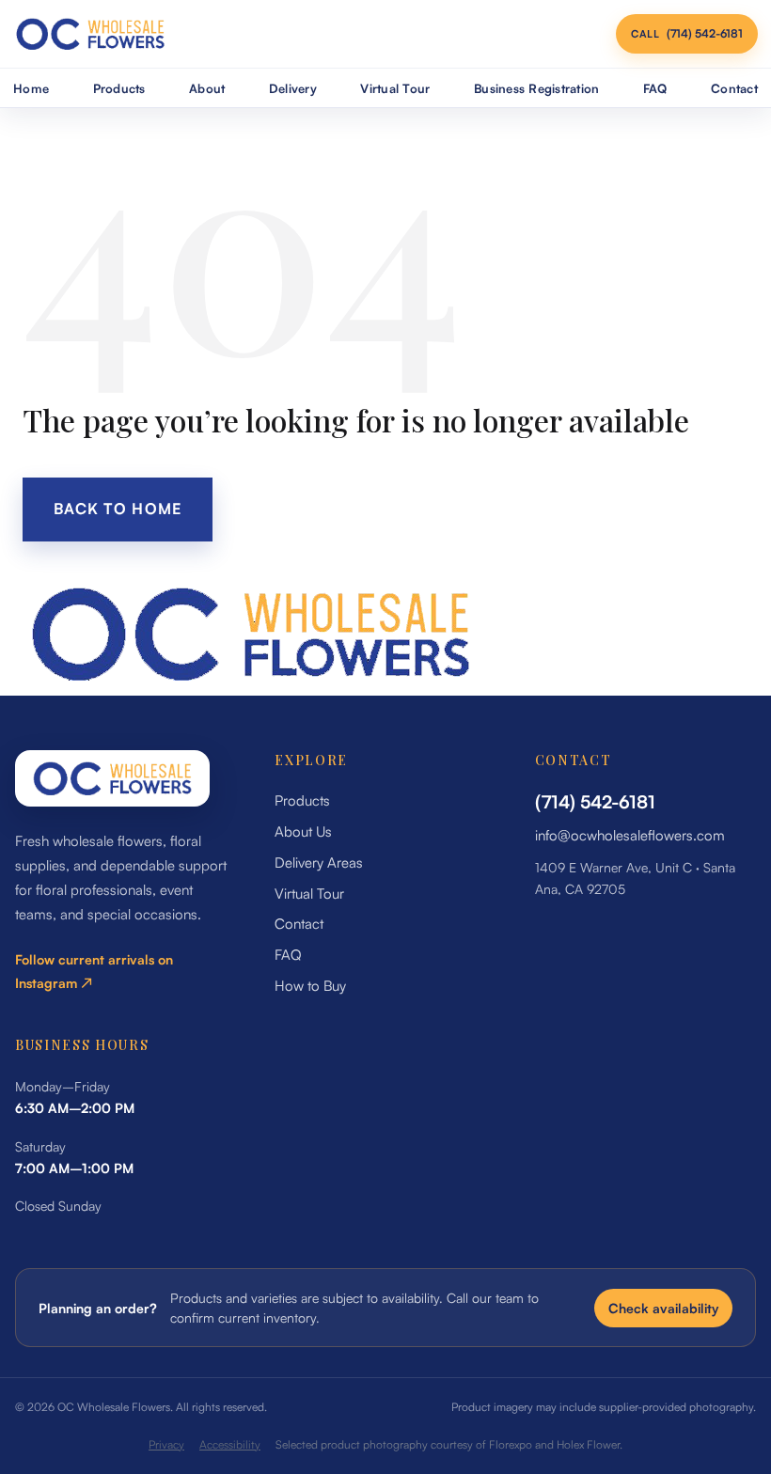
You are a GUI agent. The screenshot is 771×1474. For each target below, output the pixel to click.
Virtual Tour (395, 89)
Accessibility (229, 1444)
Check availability (663, 1308)
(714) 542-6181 (595, 802)
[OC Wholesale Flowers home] (90, 34)
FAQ (655, 89)
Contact (734, 89)
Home (31, 89)
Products (119, 89)
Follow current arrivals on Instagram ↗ (94, 971)
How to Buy (310, 986)
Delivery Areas (319, 862)
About (207, 89)
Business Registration (536, 89)
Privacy (166, 1444)
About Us (303, 831)
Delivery (293, 89)
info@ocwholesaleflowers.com (630, 835)
